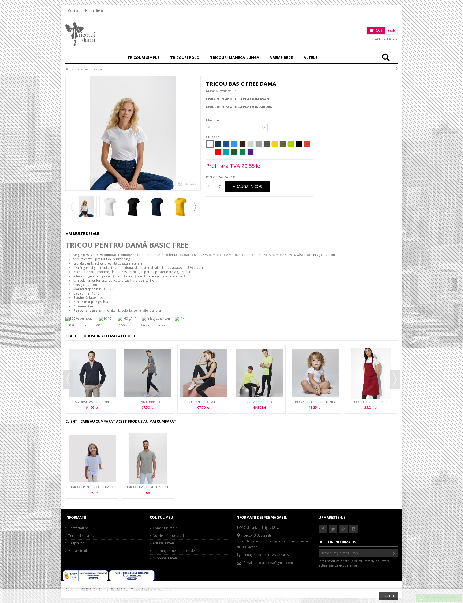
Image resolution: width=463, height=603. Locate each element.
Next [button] (194, 206)
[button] (281, 57)
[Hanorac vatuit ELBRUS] (92, 373)
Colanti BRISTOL (148, 402)
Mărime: (213, 120)
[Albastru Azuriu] (234, 144)
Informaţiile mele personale (174, 551)
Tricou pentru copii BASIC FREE (92, 489)
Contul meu (161, 517)
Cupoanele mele (165, 558)
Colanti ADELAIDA (204, 402)
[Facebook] (323, 529)
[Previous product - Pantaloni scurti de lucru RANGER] (393, 68)
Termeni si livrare (81, 536)
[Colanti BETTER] (259, 373)
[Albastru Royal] (226, 144)
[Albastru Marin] (218, 144)
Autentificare (388, 39)
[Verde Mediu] (242, 152)
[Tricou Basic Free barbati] (147, 458)
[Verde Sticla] (234, 152)
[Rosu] (218, 152)
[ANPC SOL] (132, 575)
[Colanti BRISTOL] (147, 373)
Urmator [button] (198, 133)
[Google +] (343, 529)
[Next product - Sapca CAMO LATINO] (397, 68)
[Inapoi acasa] (67, 69)
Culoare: (213, 137)
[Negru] (299, 144)
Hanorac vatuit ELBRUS (92, 402)
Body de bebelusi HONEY (315, 402)
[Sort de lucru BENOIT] (370, 373)
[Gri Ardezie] (267, 144)
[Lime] (291, 144)
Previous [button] (71, 206)
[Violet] (250, 152)
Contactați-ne (78, 528)
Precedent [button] (68, 133)
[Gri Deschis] (250, 144)
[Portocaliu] (307, 144)
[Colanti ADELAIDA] (203, 373)
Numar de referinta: (218, 91)
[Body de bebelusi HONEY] (315, 373)
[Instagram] (353, 529)
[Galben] (275, 144)
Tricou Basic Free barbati (147, 487)
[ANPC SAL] (86, 575)
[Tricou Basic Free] (86, 206)
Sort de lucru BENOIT (371, 402)
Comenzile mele (165, 528)
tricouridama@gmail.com (273, 562)
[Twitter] (333, 529)
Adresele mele (164, 543)
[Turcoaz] (226, 152)
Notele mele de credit (169, 536)
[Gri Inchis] (259, 144)
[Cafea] (242, 144)
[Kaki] (283, 144)
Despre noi (76, 543)
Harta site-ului (95, 10)
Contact (74, 10)
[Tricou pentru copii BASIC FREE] (92, 458)
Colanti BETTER (259, 402)
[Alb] (210, 144)
